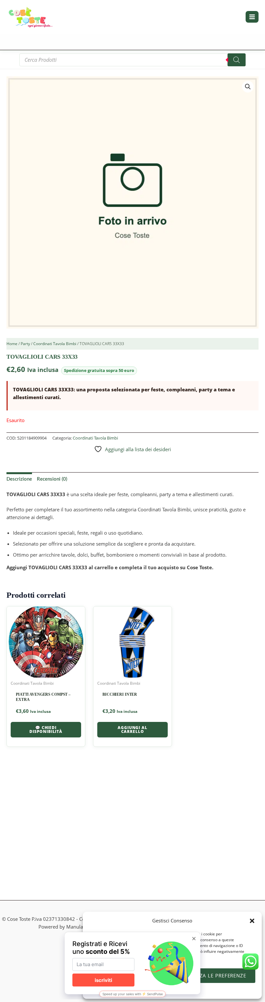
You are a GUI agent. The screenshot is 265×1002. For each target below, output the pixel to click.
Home (11, 343)
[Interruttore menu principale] (252, 17)
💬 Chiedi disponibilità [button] (45, 729)
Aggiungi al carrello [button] (132, 729)
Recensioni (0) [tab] (52, 479)
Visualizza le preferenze (211, 975)
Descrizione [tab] (19, 479)
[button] (252, 921)
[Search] (237, 59)
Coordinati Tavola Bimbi (54, 343)
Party (25, 343)
